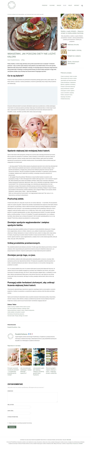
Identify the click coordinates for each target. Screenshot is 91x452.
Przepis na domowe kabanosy (68, 86)
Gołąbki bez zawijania (74, 56)
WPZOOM (69, 439)
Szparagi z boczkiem (66, 96)
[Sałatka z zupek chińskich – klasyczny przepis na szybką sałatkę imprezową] (72, 14)
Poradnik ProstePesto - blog (14, 327)
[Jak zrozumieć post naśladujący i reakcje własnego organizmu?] (26, 349)
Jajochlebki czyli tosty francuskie (68, 80)
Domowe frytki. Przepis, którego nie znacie (18, 315)
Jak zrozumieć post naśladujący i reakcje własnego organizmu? (25, 370)
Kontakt (76, 5)
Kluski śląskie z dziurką (74, 50)
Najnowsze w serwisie (14, 346)
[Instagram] (32, 334)
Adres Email (10, 410)
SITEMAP (81, 443)
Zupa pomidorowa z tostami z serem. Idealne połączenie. (21, 310)
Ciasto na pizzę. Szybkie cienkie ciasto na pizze (19, 306)
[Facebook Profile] (28, 334)
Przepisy (44, 5)
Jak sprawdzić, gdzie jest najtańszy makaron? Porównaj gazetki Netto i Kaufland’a (38, 371)
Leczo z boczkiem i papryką (67, 92)
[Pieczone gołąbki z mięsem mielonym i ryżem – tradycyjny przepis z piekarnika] (51, 349)
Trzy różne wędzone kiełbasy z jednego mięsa (18, 308)
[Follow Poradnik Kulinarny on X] (30, 334)
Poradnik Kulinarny (15, 60)
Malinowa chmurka (73, 44)
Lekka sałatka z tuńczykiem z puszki (16, 312)
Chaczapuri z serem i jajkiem (67, 90)
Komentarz (10, 391)
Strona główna (12, 14)
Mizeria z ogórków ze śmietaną (68, 84)
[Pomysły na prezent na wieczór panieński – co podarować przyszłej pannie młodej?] (13, 349)
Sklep (70, 5)
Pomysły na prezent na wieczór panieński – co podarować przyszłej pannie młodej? (13, 371)
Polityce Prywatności (73, 443)
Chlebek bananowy (65, 98)
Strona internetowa (13, 416)
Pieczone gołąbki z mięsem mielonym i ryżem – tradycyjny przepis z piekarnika (51, 370)
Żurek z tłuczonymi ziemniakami (73, 62)
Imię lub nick (11, 404)
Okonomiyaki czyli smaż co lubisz (69, 78)
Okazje (59, 5)
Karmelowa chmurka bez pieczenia (16, 314)
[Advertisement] (32, 95)
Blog (64, 5)
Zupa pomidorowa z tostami (67, 88)
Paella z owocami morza (66, 94)
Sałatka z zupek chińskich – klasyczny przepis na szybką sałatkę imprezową (72, 32)
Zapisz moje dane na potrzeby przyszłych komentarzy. (20, 423)
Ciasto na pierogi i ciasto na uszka (69, 76)
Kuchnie (52, 5)
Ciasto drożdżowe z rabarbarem (68, 82)
